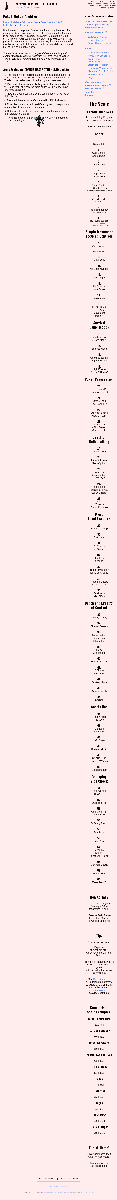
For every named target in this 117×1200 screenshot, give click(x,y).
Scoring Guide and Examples (95, 60)
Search (27, 7)
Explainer (89, 48)
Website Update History (97, 24)
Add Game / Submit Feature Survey (97, 38)
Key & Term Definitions (99, 56)
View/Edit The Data (94, 32)
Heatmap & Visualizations (100, 68)
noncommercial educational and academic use (60, 1192)
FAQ (90, 77)
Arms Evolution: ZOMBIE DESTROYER (26, 69)
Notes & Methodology (98, 52)
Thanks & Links (95, 74)
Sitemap (89, 95)
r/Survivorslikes (93, 82)
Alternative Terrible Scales (100, 71)
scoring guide (100, 990)
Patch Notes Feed (94, 27)
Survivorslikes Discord (96, 85)
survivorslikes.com (58, 1186)
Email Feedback (93, 88)
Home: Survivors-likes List (98, 21)
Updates (15, 22)
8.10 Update (22, 25)
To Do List (90, 92)
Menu (19, 7)
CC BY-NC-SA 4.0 (87, 1192)
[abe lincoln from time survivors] (8, 5)
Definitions (99, 979)
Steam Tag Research (98, 65)
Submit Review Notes (98, 43)
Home (37, 7)
